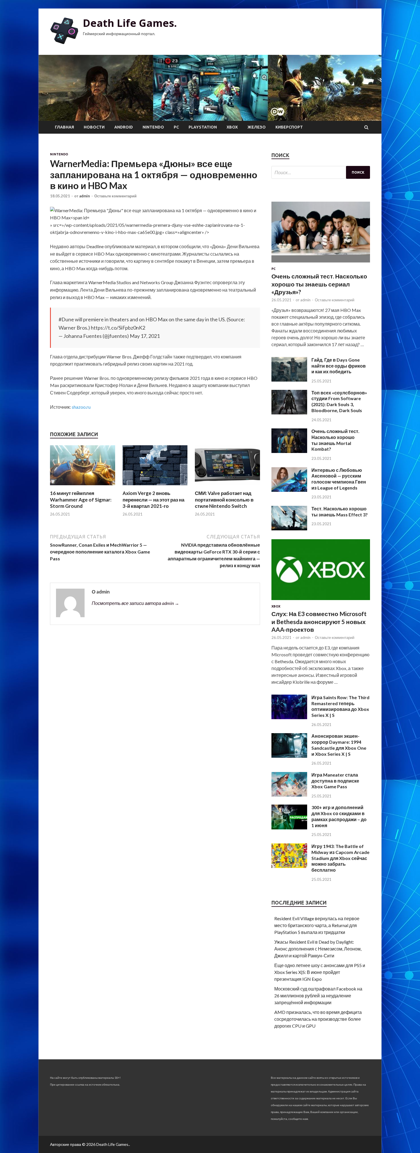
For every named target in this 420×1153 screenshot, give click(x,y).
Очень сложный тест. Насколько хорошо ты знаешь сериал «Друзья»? (319, 283)
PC (176, 127)
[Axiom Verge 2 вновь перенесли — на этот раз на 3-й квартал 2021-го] (155, 486)
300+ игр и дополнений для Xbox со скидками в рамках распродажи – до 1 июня (339, 816)
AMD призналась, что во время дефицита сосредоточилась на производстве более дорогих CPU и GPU (318, 1018)
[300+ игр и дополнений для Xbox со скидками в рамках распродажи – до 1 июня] (289, 827)
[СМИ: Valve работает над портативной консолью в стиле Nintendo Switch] (227, 486)
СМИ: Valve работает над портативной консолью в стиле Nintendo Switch (224, 499)
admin (84, 196)
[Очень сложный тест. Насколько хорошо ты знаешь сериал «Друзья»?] (320, 263)
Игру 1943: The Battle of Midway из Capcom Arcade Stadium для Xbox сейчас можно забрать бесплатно (340, 858)
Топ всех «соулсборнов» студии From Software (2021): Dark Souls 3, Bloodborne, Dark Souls (339, 401)
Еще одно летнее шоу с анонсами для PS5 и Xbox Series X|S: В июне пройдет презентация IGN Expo (319, 972)
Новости (94, 127)
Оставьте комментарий (115, 196)
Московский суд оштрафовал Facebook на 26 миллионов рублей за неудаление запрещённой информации (318, 995)
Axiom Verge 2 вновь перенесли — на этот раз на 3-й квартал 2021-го (153, 499)
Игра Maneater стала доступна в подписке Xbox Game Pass (335, 780)
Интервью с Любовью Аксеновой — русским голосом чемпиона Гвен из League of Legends (338, 478)
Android (123, 127)
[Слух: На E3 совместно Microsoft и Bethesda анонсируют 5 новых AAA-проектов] (320, 601)
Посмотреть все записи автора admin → (135, 603)
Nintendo (153, 127)
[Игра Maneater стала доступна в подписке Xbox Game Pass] (289, 794)
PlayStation (203, 127)
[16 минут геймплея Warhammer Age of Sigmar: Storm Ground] (82, 486)
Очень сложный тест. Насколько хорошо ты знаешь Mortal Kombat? (335, 440)
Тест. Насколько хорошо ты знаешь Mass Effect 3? (339, 511)
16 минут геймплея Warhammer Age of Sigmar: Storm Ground (80, 499)
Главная (64, 127)
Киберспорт (289, 127)
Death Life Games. (130, 23)
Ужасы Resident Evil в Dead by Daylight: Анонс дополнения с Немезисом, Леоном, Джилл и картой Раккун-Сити (317, 948)
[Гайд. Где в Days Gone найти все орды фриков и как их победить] (289, 379)
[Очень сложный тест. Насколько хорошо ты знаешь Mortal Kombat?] (289, 451)
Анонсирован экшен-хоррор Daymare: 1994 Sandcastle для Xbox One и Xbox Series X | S (338, 744)
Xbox (232, 127)
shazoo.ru (81, 407)
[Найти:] (320, 172)
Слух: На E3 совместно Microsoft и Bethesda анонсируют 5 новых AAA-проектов (319, 621)
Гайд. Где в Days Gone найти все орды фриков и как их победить (338, 365)
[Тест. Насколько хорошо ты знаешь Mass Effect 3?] (289, 528)
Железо (256, 127)
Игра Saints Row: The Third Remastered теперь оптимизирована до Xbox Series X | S (340, 706)
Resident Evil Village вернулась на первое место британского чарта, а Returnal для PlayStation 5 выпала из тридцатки (316, 925)
